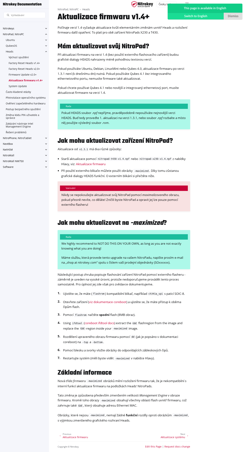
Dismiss (233, 16)
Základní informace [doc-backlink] (85, 373)
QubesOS (11, 45)
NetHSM (8, 149)
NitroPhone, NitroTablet (17, 138)
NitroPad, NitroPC (13, 34)
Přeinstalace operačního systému (26, 97)
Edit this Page (153, 446)
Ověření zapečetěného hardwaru (26, 103)
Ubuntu (10, 40)
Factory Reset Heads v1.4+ (24, 63)
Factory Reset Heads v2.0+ (24, 68)
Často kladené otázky (18, 92)
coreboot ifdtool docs (99, 323)
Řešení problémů (16, 132)
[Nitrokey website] (142, 4)
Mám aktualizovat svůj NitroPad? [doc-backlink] (103, 46)
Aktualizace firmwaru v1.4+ (26, 80)
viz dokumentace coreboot (107, 302)
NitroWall (8, 155)
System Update (18, 86)
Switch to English (195, 16)
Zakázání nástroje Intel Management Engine (19, 125)
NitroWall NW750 (13, 161)
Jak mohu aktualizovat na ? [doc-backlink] (112, 223)
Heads (9, 51)
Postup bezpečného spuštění (23, 109)
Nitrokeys (8, 28)
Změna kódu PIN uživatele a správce (22, 116)
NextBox (8, 143)
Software (8, 167)
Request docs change (177, 446)
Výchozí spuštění (19, 57)
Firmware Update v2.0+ (23, 74)
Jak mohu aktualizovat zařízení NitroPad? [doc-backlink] (115, 141)
